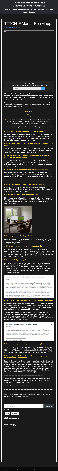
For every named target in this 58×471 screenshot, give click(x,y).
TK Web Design (14, 469)
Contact (32, 12)
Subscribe (43, 88)
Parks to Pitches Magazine (22, 9)
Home (7, 9)
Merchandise (39, 9)
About (25, 12)
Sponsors (49, 9)
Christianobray (9, 27)
